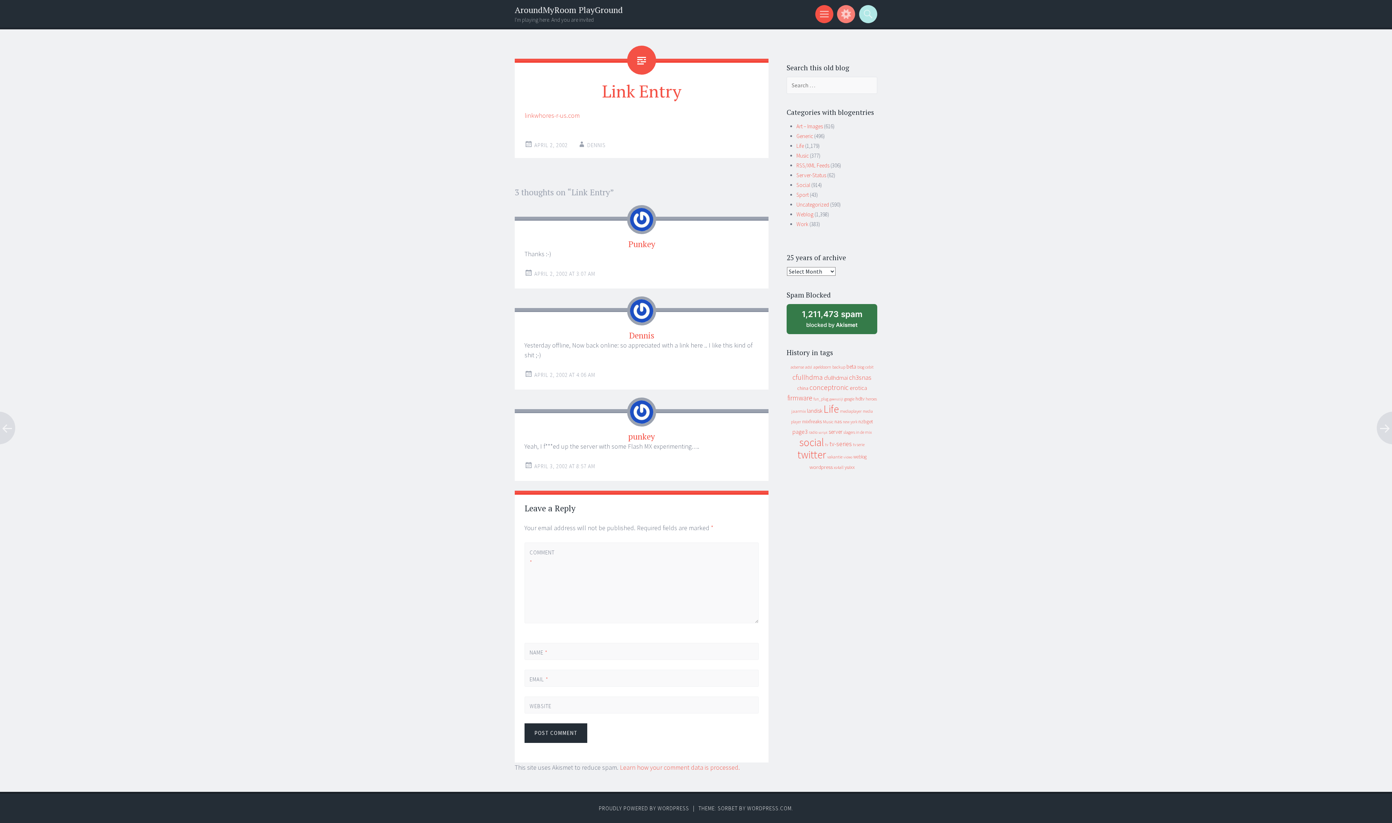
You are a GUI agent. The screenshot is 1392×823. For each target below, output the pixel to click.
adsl (808, 367)
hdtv (860, 398)
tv (826, 444)
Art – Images (809, 126)
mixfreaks (812, 421)
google (849, 399)
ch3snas (860, 377)
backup (838, 367)
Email (539, 679)
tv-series (840, 444)
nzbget (865, 421)
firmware (799, 398)
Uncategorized (812, 204)
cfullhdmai (836, 377)
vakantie (834, 457)
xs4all (839, 467)
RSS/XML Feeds (812, 165)
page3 (800, 431)
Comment (542, 557)
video (848, 457)
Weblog (804, 214)
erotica (858, 387)
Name (539, 652)
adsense (797, 367)
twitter (812, 454)
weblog (860, 457)
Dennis (596, 145)
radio (813, 432)
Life (800, 145)
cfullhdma (807, 377)
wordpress (821, 467)
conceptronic (829, 387)
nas (838, 421)
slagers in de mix (858, 432)
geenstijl (836, 399)
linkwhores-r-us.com (552, 115)
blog (860, 367)
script (823, 432)
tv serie (859, 444)
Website (540, 706)
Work (802, 224)
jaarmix (798, 411)
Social (803, 185)
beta (851, 366)
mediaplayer (851, 411)
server (835, 431)
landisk (815, 410)
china (802, 388)
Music (802, 155)
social (811, 442)
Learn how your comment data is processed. (680, 767)
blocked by (839, 321)
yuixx (850, 467)
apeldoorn (822, 367)
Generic (804, 136)
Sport (802, 194)
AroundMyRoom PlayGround (569, 10)
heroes (871, 399)
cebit (869, 367)
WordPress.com (769, 808)
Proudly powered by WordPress (644, 808)
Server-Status (811, 175)
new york (850, 421)
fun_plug (820, 399)
